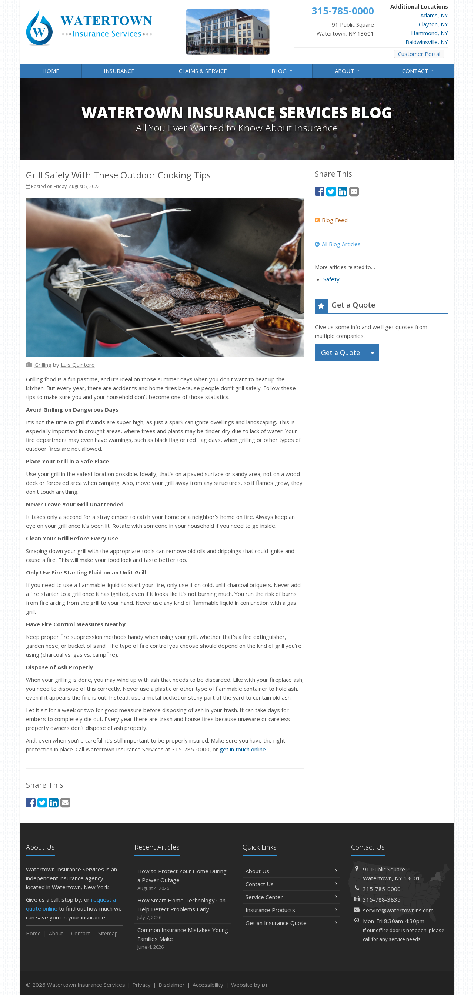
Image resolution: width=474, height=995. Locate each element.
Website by (249, 984)
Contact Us (260, 884)
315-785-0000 (382, 888)
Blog (282, 70)
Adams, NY (434, 15)
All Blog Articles (341, 244)
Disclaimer (171, 984)
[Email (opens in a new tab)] (65, 802)
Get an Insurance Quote (276, 923)
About (348, 70)
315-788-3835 (382, 899)
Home (50, 70)
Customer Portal (419, 53)
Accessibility (208, 984)
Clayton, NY (433, 24)
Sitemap (108, 933)
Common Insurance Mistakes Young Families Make (182, 938)
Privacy (141, 984)
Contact (419, 70)
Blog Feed (335, 220)
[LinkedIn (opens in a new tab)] (54, 802)
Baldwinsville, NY (426, 42)
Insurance (119, 70)
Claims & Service (203, 70)
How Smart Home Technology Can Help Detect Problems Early (181, 909)
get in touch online (243, 749)
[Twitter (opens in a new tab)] (42, 802)
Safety (331, 279)
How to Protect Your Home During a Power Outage (182, 879)
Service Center (264, 897)
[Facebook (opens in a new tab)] (31, 802)
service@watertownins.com (398, 910)
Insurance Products (270, 910)
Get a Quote (340, 352)
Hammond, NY (429, 33)
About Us (257, 871)
